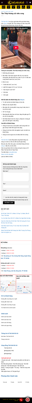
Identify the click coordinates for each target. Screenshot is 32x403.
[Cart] (30, 2)
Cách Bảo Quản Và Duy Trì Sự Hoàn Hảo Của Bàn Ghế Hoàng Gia (15, 226)
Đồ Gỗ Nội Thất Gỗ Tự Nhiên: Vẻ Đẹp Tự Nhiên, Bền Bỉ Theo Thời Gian (15, 214)
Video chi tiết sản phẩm (7, 154)
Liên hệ (16, 400)
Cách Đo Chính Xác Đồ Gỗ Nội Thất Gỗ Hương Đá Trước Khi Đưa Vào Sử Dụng (15, 222)
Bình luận (6, 171)
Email (5, 190)
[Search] (27, 2)
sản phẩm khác (13, 152)
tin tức (3, 11)
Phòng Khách (12, 399)
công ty (5, 23)
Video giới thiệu (9, 11)
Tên (4, 183)
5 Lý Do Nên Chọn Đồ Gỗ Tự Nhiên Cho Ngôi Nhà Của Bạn (16, 218)
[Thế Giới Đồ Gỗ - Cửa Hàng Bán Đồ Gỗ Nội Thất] (16, 2)
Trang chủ (5, 399)
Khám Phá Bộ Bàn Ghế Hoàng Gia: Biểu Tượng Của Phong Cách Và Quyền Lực (15, 231)
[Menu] (2, 2)
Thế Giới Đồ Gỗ (5, 21)
